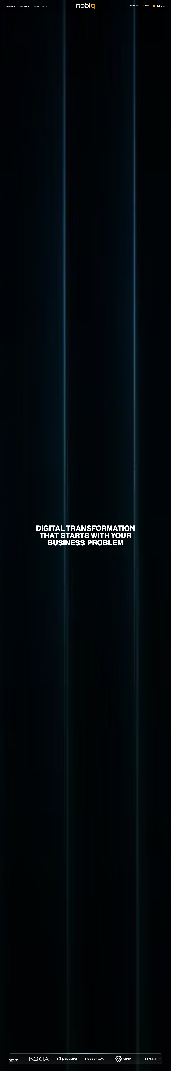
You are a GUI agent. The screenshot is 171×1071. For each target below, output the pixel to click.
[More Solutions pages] (14, 6)
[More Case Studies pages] (46, 6)
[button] (159, 6)
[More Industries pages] (29, 6)
